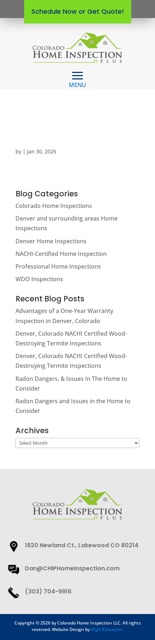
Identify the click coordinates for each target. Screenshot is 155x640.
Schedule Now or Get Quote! (77, 11)
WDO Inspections (39, 279)
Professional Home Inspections (58, 266)
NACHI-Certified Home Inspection (61, 254)
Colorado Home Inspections (53, 206)
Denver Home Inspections (51, 241)
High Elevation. (107, 629)
